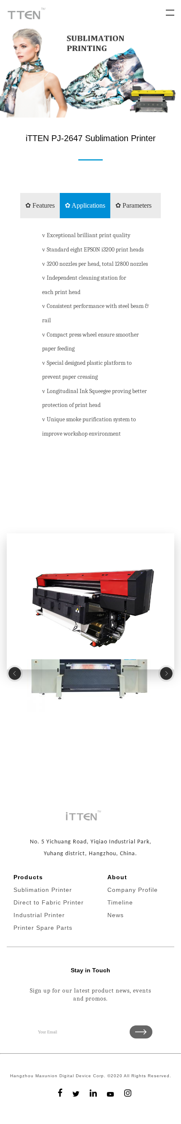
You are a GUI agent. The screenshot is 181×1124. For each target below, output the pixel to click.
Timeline (120, 902)
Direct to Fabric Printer (48, 902)
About (117, 877)
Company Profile (132, 889)
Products (28, 877)
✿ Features (40, 205)
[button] (15, 673)
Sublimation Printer (42, 889)
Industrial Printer (39, 915)
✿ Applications (85, 205)
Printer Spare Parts (42, 927)
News (115, 915)
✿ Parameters (133, 205)
